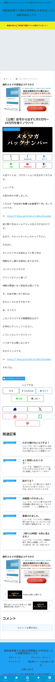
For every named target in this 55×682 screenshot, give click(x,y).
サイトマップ (14, 661)
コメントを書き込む (27, 627)
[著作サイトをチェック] (15, 409)
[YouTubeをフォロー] (15, 416)
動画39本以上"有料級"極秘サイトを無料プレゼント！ (27, 25)
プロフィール (14, 657)
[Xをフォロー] (40, 409)
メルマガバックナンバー (15, 378)
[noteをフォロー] (40, 416)
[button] (44, 165)
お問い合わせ (27, 669)
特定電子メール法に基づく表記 (41, 663)
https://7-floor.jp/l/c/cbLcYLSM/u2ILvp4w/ (29, 216)
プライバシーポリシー (41, 657)
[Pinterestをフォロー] (27, 423)
